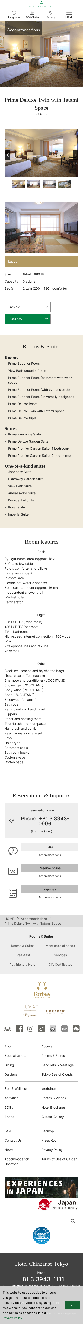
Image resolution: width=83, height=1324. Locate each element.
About (9, 1046)
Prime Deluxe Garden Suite (28, 441)
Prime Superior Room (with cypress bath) (39, 389)
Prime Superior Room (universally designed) (41, 397)
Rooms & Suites (41, 936)
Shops (9, 1117)
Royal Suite (16, 507)
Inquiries (14, 307)
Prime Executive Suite (24, 434)
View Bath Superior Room (27, 370)
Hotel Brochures (53, 1107)
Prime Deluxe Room (22, 404)
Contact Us (13, 1140)
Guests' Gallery (53, 1117)
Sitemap (48, 1131)
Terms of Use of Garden (59, 1159)
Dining (9, 1065)
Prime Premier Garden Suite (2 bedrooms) (39, 455)
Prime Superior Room (24, 363)
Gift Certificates (60, 964)
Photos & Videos (54, 1098)
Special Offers (15, 1056)
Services (60, 955)
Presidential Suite (21, 500)
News (9, 1150)
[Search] (73, 1221)
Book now (15, 319)
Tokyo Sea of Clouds (57, 1074)
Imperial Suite (18, 514)
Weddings (49, 1088)
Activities (11, 1098)
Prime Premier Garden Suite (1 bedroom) (38, 448)
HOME (9, 919)
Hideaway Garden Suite (26, 479)
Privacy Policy (52, 1150)
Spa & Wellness (16, 1088)
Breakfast (22, 955)
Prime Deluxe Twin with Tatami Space (36, 411)
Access (47, 1046)
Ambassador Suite (22, 493)
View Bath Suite (20, 486)
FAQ (8, 1131)
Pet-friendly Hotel (22, 964)
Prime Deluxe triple (22, 418)
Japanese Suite (19, 472)
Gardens (11, 1074)
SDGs (9, 1107)
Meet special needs (60, 946)
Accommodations (34, 919)
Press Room (50, 1140)
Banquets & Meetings (58, 1065)
